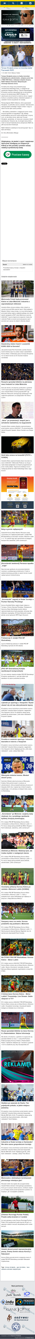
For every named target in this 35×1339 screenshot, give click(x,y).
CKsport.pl (13, 1335)
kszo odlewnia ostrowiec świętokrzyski (15, 1268)
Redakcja (18, 1335)
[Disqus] (17, 188)
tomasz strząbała (10, 1267)
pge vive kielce (21, 1267)
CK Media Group (29, 1337)
